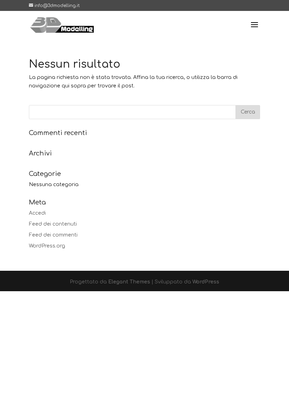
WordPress (205, 282)
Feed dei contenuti (53, 224)
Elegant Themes (129, 282)
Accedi (37, 213)
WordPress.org (47, 246)
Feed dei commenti (53, 235)
